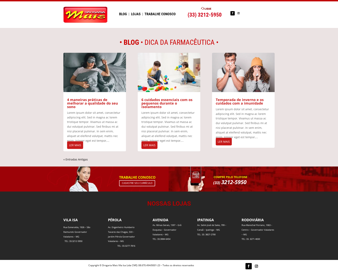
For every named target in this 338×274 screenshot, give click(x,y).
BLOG (123, 14)
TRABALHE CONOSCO (160, 14)
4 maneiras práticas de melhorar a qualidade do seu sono (92, 103)
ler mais (75, 145)
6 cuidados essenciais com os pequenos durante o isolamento (166, 103)
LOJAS (136, 14)
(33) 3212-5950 (205, 15)
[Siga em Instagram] (238, 13)
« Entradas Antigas (75, 159)
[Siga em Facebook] (232, 13)
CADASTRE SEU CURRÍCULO (137, 183)
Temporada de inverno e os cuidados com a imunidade (240, 101)
